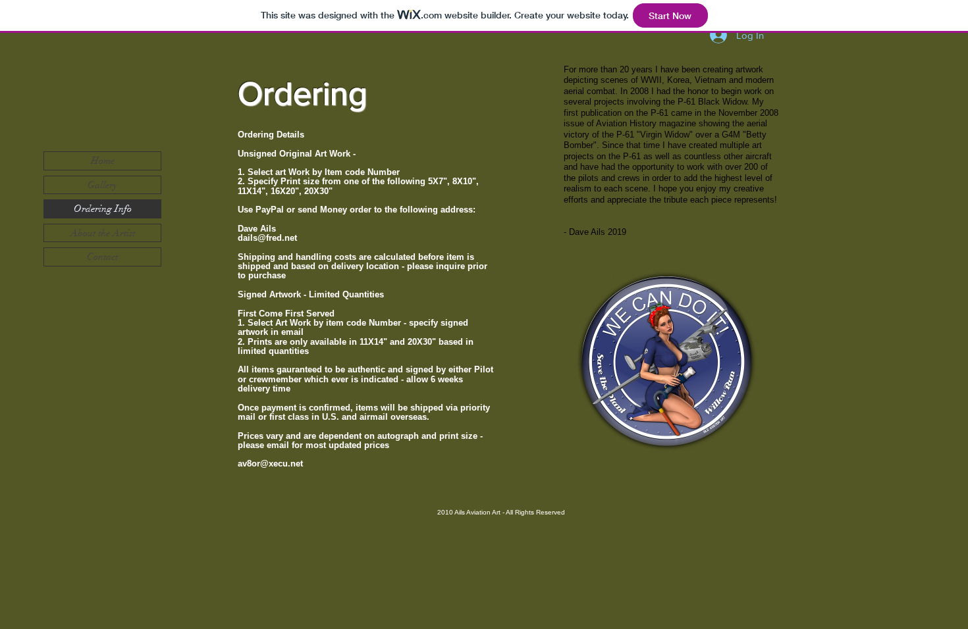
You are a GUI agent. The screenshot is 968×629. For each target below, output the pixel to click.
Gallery (103, 185)
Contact (102, 257)
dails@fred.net (267, 238)
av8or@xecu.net (270, 463)
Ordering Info (103, 208)
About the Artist (102, 233)
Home (103, 160)
